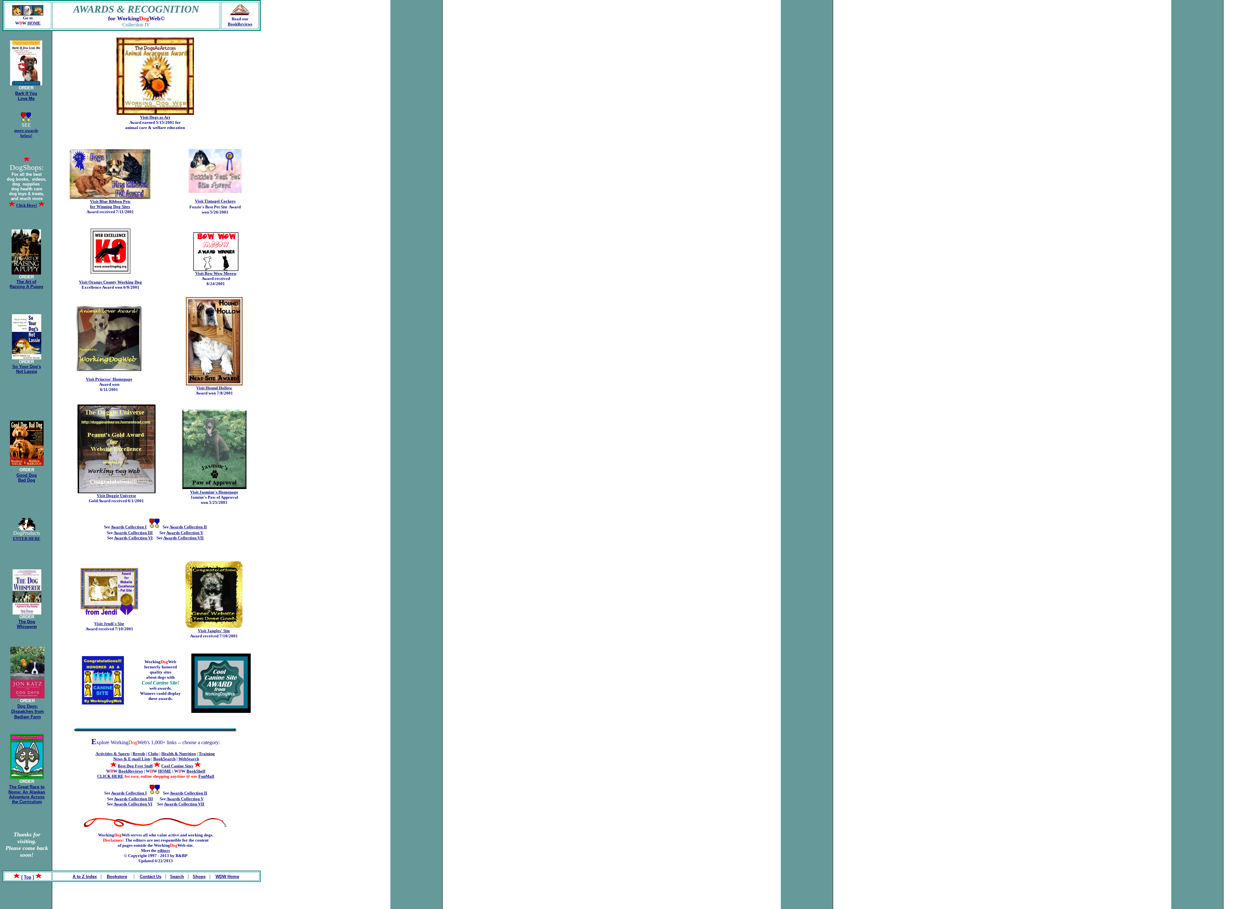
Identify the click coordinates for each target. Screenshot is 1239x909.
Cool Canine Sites (177, 766)
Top (27, 877)
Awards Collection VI (133, 537)
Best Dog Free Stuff (135, 766)
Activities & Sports (113, 753)
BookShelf (195, 771)
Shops (199, 876)
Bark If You (26, 93)
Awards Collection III (133, 532)
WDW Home (227, 876)
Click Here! (26, 205)
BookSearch (164, 758)
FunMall (206, 776)
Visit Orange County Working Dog (110, 282)
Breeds (139, 753)
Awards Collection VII (183, 537)
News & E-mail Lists (131, 758)
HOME (34, 23)
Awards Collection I (128, 526)
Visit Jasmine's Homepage (214, 492)
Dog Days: (27, 706)
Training (207, 753)
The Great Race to (27, 786)
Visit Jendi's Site (109, 623)
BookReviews (240, 24)
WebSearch (188, 758)
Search (177, 876)
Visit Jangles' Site (214, 630)
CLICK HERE (110, 776)
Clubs (153, 753)
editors (163, 850)
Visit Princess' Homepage (109, 379)
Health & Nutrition (178, 753)
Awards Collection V (184, 532)
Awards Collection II (188, 526)
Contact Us (150, 876)
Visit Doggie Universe (116, 495)
